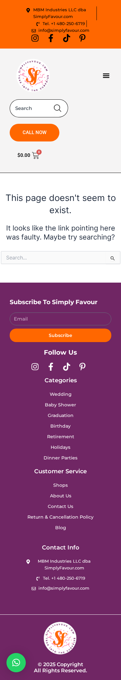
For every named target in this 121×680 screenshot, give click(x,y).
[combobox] (32, 108)
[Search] (61, 108)
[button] (106, 75)
